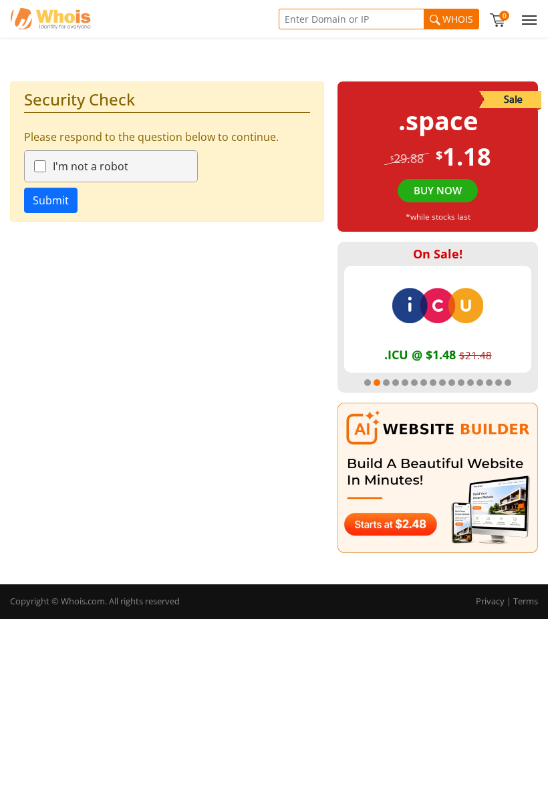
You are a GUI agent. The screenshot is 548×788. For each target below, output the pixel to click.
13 (479, 382)
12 (470, 382)
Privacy (490, 601)
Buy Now (438, 190)
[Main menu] (526, 18)
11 (461, 382)
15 (498, 382)
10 (451, 382)
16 (508, 382)
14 (489, 382)
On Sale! (437, 254)
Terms (525, 601)
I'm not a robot (90, 166)
